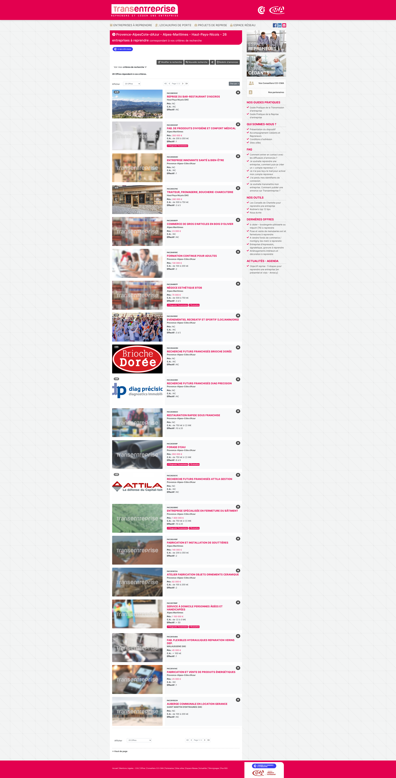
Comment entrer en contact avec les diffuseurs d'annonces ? (266, 156)
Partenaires (169, 768)
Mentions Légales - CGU (129, 768)
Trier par (233, 83)
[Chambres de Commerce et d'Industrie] (262, 10)
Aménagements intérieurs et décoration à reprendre (264, 252)
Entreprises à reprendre (132, 25)
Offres (142, 768)
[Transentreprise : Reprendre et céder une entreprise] (144, 10)
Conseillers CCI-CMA (155, 768)
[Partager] (212, 62)
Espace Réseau (244, 25)
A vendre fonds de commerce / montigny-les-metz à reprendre (266, 239)
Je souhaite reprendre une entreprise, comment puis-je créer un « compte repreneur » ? (267, 164)
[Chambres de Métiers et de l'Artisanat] (277, 10)
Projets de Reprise (212, 25)
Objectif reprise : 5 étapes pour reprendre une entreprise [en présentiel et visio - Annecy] (266, 269)
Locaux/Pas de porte (175, 25)
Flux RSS (224, 768)
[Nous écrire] (284, 26)
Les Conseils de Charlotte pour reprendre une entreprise (265, 204)
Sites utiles (255, 142)
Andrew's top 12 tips (260, 209)
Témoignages (213, 768)
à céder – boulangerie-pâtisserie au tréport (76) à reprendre (268, 226)
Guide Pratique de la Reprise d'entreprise (264, 116)
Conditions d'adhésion (261, 139)
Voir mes (129, 67)
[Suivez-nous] (275, 26)
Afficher (116, 84)
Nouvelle (197, 62)
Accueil (115, 768)
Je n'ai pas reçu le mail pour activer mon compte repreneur (268, 173)
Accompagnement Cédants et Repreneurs (265, 134)
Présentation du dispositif (262, 129)
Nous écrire (255, 212)
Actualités (203, 768)
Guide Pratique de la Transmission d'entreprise (267, 109)
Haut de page (120, 751)
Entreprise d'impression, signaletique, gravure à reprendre (267, 246)
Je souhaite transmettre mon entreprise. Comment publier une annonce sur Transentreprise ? (266, 187)
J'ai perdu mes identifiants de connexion (265, 179)
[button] (116, 104)
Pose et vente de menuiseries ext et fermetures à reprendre (268, 233)
